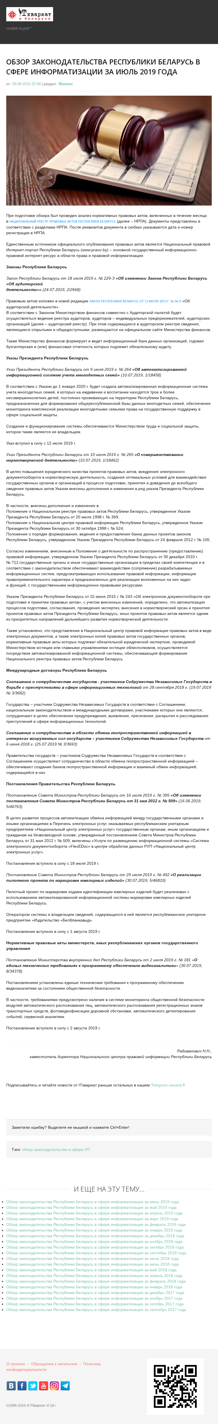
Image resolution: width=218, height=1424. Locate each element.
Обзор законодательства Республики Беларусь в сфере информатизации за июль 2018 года (92, 1258)
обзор (27, 1149)
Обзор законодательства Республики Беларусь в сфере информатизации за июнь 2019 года (92, 1201)
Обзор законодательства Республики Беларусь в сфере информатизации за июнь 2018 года (92, 1264)
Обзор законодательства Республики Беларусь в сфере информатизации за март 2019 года (92, 1218)
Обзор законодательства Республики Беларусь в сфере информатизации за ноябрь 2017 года (94, 1298)
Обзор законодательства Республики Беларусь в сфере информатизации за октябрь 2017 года (95, 1304)
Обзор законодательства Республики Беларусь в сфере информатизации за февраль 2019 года (96, 1224)
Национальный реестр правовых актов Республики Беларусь (62, 221)
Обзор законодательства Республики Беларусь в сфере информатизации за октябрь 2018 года (95, 1247)
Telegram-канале (166, 1085)
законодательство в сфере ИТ (62, 1149)
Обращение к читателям (54, 1364)
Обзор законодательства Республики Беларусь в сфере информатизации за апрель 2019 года (94, 1213)
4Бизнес (65, 84)
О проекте (15, 1364)
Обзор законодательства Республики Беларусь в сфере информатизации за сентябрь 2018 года (96, 1253)
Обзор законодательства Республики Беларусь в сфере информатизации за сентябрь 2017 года (96, 1309)
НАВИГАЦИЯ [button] (17, 28)
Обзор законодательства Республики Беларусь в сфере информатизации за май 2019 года (91, 1207)
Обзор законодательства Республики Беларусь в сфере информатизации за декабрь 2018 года (95, 1236)
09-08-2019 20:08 (27, 84)
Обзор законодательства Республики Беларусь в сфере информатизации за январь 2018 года (94, 1287)
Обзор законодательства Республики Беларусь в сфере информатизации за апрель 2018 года (94, 1275)
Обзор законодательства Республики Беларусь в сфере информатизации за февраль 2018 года (96, 1281)
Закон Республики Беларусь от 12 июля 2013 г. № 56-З (135, 301)
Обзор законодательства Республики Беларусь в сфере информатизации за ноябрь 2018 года (94, 1241)
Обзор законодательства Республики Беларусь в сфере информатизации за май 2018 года (91, 1270)
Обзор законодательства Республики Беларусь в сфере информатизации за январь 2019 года (94, 1230)
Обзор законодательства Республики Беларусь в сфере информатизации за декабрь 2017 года (95, 1292)
